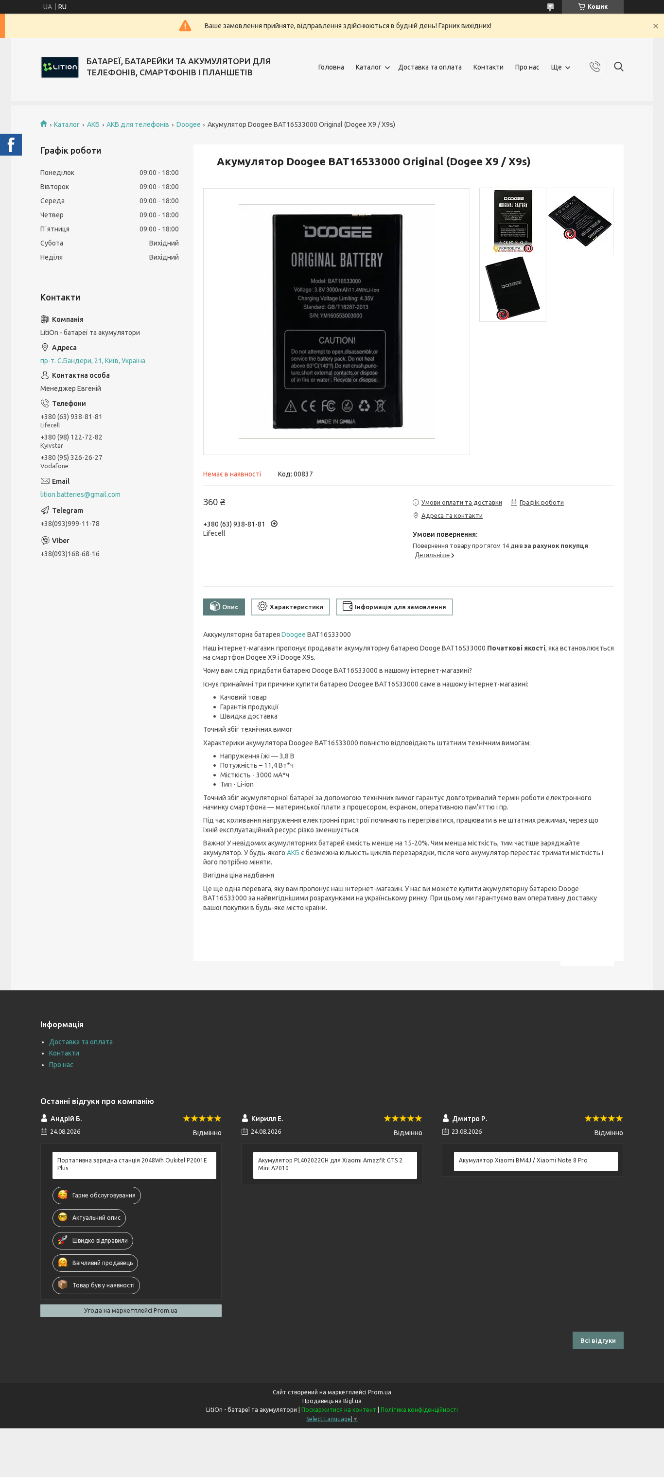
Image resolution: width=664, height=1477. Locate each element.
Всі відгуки (598, 1340)
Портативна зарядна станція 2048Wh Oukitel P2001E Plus (132, 1164)
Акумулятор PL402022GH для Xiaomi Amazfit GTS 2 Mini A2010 (330, 1164)
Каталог (369, 67)
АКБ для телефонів (137, 124)
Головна (331, 67)
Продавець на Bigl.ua (332, 1401)
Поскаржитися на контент (338, 1410)
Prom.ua (379, 1392)
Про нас (527, 67)
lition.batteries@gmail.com (80, 494)
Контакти (488, 67)
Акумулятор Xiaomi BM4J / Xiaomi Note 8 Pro (523, 1160)
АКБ (93, 124)
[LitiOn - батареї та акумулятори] (59, 67)
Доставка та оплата (430, 67)
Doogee (188, 124)
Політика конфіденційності (419, 1410)
